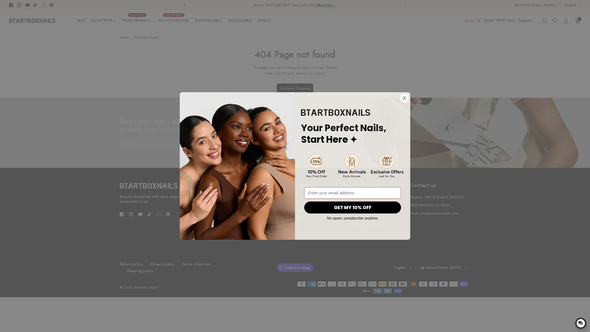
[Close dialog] (404, 98)
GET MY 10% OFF (353, 207)
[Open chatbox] (580, 323)
